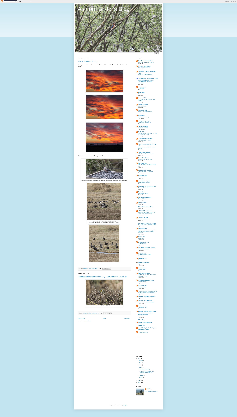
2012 (139, 382)
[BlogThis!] (105, 269)
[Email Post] (100, 268)
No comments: (95, 313)
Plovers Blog (141, 92)
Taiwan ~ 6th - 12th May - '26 (144, 122)
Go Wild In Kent (142, 253)
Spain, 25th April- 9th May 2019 (145, 159)
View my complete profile (151, 391)
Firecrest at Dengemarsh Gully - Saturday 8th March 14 (102, 277)
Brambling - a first (142, 287)
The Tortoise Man (142, 306)
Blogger (125, 405)
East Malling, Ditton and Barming (146, 247)
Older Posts (127, 318)
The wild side (141, 325)
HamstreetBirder (142, 285)
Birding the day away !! (144, 121)
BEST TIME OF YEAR (143, 127)
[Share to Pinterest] (110, 269)
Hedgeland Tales (142, 175)
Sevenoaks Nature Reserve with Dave (146, 292)
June (140, 362)
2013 (139, 380)
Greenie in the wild (143, 217)
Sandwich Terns (141, 93)
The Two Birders (142, 268)
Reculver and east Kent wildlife (146, 280)
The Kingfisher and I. (142, 307)
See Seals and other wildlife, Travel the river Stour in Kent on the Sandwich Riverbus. (147, 313)
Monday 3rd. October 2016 (144, 219)
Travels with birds (142, 110)
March (140, 367)
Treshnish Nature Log (143, 262)
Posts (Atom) (88, 321)
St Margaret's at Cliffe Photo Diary (147, 186)
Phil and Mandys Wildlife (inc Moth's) (147, 291)
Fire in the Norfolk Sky (88, 61)
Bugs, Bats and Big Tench (144, 67)
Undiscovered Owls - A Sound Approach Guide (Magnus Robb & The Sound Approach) (147, 231)
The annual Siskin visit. (143, 187)
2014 (139, 358)
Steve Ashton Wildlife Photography (147, 223)
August (141, 360)
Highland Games (142, 269)
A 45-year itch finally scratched (145, 111)
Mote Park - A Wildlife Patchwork (146, 296)
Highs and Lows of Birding (145, 300)
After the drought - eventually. (144, 140)
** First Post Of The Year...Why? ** (145, 153)
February (141, 375)
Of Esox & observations (144, 66)
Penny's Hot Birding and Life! (145, 60)
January (141, 377)
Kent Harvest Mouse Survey (144, 254)
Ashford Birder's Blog (104, 9)
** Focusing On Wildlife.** (144, 152)
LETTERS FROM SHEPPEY (145, 138)
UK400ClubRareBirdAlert (144, 211)
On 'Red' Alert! (141, 88)
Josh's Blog (141, 192)
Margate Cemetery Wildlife (145, 322)
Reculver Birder (142, 87)
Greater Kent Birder (143, 158)
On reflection (141, 177)
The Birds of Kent (142, 258)
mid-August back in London (144, 182)
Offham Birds (141, 320)
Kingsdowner (141, 115)
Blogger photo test (142, 198)
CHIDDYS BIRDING (143, 126)
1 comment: (95, 268)
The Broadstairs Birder (144, 273)
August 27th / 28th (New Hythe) (145, 74)
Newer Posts (81, 318)
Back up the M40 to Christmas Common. (147, 224)
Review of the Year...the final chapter (146, 302)
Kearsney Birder (142, 98)
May (139, 264)
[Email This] (103, 269)
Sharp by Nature (142, 163)
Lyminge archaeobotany (143, 117)
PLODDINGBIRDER (143, 332)
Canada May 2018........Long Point (145, 171)
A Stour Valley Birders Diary (145, 206)
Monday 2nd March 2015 (143, 249)
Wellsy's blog (141, 236)
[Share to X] (107, 269)
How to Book (141, 315)
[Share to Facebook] (108, 269)
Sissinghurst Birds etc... (144, 170)
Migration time (141, 238)
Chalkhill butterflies (142, 281)
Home (104, 318)
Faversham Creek (142, 243)
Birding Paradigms (143, 104)
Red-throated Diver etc (143, 193)
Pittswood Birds (142, 202)
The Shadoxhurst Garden (144, 197)
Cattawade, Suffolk (142, 106)
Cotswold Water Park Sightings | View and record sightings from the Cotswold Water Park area (148, 80)
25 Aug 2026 (141, 83)
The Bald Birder (142, 132)
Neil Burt (149, 389)
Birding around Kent (143, 242)
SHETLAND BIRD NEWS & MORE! (146, 62)
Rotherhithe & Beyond (144, 181)
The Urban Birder (142, 228)
